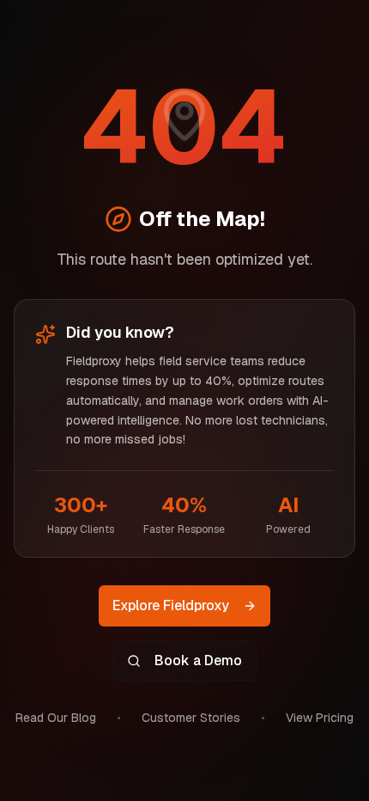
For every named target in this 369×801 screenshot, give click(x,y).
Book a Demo (198, 660)
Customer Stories (191, 717)
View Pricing (320, 717)
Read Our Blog (55, 717)
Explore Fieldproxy (170, 605)
